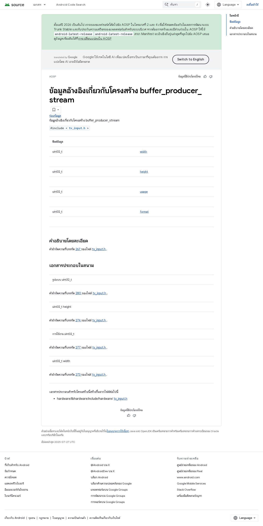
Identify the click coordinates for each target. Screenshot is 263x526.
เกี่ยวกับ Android (15, 517)
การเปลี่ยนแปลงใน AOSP (95, 39)
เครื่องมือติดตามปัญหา (189, 496)
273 (78, 375)
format (144, 211)
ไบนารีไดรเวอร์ (13, 496)
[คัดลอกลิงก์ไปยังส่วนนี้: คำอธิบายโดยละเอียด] (93, 241)
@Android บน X (100, 465)
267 (78, 249)
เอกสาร (37, 4)
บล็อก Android (99, 477)
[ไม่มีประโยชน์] (211, 76)
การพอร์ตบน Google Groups (108, 502)
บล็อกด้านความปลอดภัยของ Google (111, 483)
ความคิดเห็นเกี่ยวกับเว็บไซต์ (105, 517)
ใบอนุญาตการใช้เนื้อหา (118, 431)
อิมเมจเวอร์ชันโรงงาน (16, 489)
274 (78, 320)
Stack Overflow (186, 489)
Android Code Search (70, 4)
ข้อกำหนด (10, 471)
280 (78, 293)
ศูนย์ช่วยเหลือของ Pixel (189, 471)
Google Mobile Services (191, 483)
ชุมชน (31, 517)
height (144, 171)
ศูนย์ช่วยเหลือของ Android (192, 465)
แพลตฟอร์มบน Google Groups (109, 489)
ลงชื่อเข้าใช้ (252, 4)
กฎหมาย (44, 517)
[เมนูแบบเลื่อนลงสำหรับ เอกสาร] (46, 4)
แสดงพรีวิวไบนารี (14, 483)
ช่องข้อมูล (55, 116)
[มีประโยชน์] (205, 76)
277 (78, 348)
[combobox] (182, 4)
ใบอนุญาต (58, 517)
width (143, 151)
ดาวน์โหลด (11, 477)
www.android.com (188, 477)
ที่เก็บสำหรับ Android (17, 465)
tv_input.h (78, 128)
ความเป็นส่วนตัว (77, 517)
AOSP (52, 76)
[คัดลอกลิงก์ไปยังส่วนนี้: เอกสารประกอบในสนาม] (99, 265)
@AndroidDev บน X (103, 471)
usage (144, 191)
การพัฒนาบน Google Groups (108, 496)
